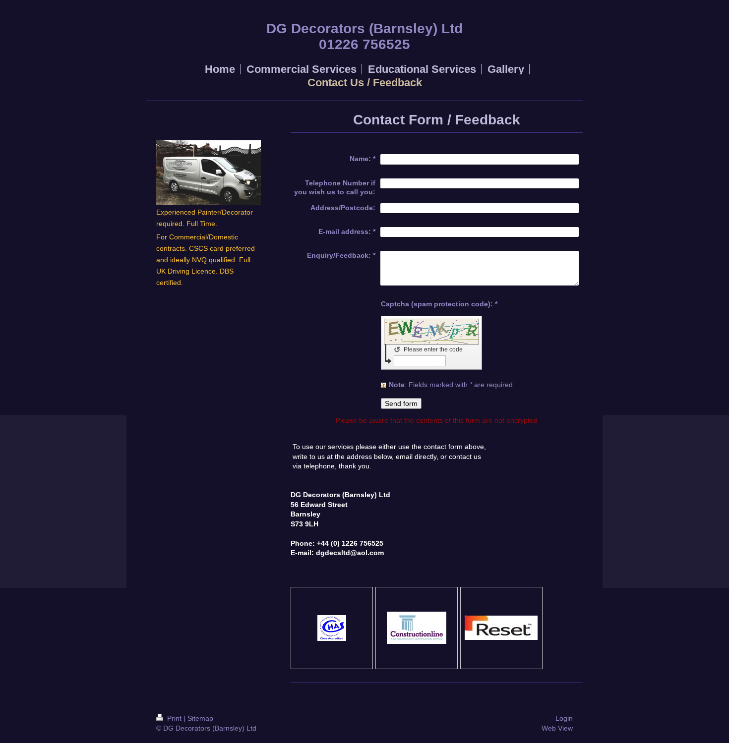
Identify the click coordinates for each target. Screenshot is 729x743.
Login (564, 718)
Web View (557, 728)
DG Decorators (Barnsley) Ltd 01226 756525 (364, 36)
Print (174, 718)
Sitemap (200, 718)
